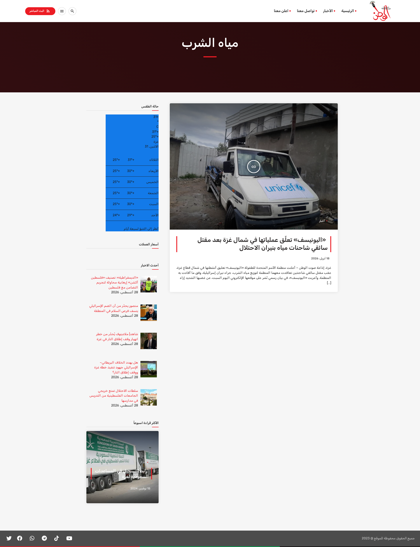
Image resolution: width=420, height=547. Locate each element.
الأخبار (328, 11)
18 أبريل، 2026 (320, 258)
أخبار (322, 220)
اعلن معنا (281, 11)
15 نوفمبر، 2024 (140, 488)
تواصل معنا (306, 11)
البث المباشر (40, 11)
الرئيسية (347, 11)
